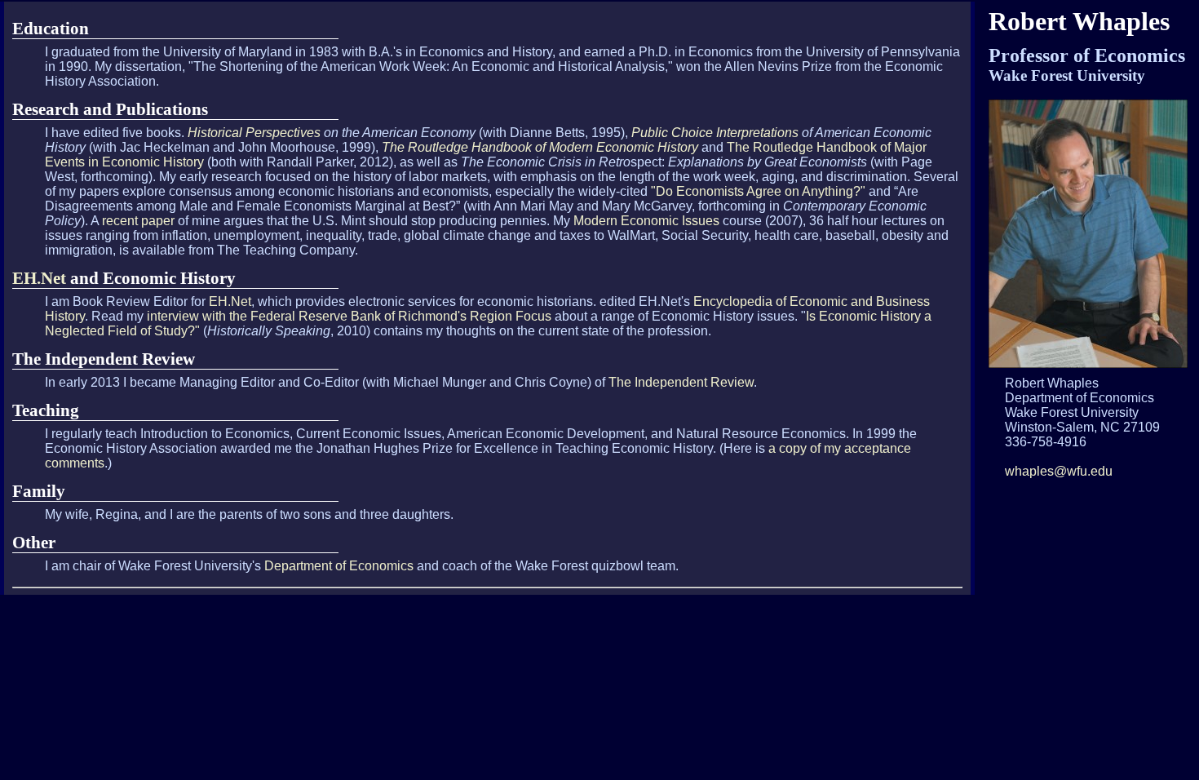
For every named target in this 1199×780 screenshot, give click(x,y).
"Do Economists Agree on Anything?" (758, 191)
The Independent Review (681, 382)
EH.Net (39, 277)
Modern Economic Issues (646, 221)
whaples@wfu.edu (1059, 471)
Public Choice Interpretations (715, 133)
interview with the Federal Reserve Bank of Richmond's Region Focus (349, 316)
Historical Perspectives (254, 133)
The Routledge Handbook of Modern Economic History (540, 147)
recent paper (138, 221)
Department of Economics (340, 566)
